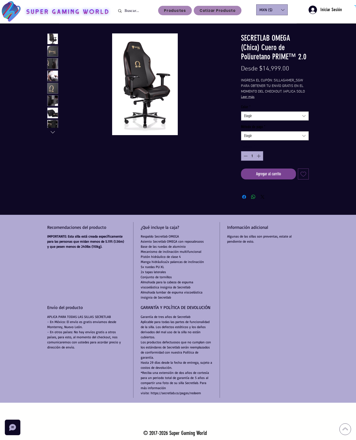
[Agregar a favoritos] (303, 174)
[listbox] (272, 9)
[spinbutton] (252, 156)
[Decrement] (245, 156)
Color (246, 107)
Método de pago (253, 126)
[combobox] (275, 116)
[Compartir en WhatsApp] (253, 197)
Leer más (248, 97)
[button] (272, 9)
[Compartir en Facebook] (244, 197)
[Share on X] (262, 197)
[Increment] (259, 156)
